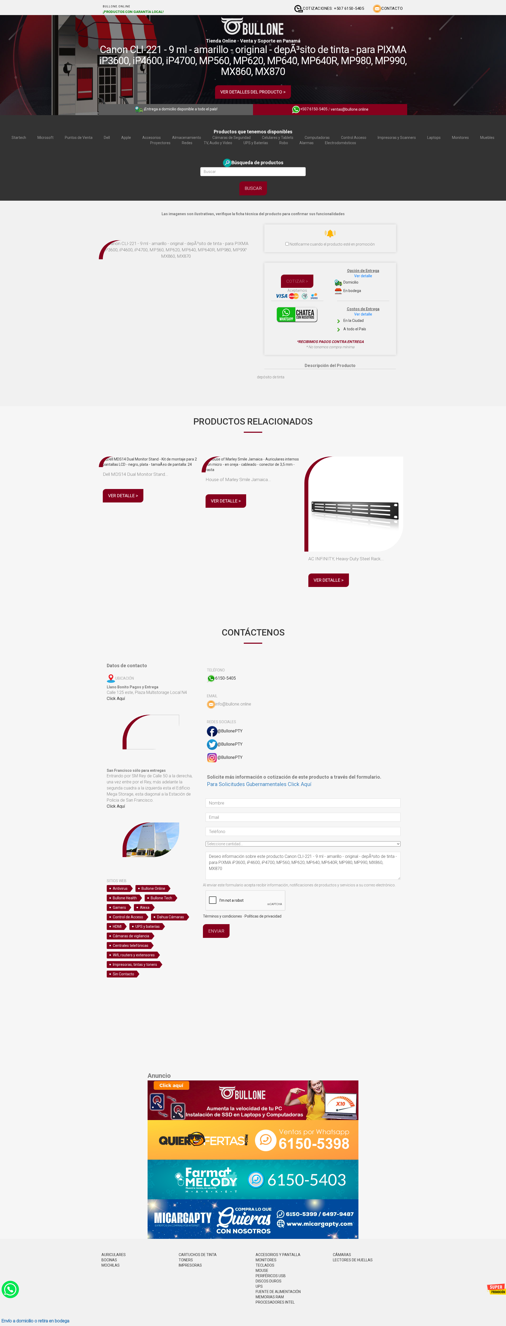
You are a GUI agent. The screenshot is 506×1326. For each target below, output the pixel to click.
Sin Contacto (123, 974)
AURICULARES (113, 1255)
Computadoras (317, 137)
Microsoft (45, 137)
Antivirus (120, 888)
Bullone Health (125, 898)
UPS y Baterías (256, 143)
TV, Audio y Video (218, 143)
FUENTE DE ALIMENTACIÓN (278, 1292)
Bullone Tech (161, 898)
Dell (107, 137)
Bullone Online (153, 888)
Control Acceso (353, 137)
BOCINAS (109, 1260)
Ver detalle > (123, 495)
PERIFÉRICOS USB (271, 1276)
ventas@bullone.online (349, 109)
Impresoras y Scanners (397, 137)
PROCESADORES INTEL (275, 1302)
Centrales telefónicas (130, 945)
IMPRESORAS (190, 1265)
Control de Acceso (128, 917)
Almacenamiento (186, 137)
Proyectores (160, 143)
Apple (126, 137)
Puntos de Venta (79, 137)
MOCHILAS (110, 1265)
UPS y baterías (147, 926)
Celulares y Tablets (277, 137)
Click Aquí (116, 698)
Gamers (119, 907)
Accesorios (151, 137)
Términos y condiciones (222, 916)
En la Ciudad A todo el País (361, 319)
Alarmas (306, 143)
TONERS (186, 1260)
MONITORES (266, 1260)
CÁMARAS (342, 1255)
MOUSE (262, 1270)
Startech (19, 137)
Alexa (144, 907)
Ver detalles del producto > (253, 92)
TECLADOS (265, 1265)
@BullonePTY (229, 730)
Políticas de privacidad (263, 916)
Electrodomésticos (340, 143)
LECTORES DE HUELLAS (353, 1260)
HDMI (117, 926)
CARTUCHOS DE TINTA (198, 1255)
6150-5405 (225, 678)
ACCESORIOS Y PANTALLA (278, 1255)
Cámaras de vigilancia (131, 936)
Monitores (460, 137)
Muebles (487, 137)
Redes (187, 143)
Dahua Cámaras (170, 917)
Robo (283, 143)
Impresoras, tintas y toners (135, 964)
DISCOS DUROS (268, 1281)
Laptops (434, 137)
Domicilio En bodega (361, 281)
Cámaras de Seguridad (231, 137)
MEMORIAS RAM (270, 1297)
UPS (259, 1286)
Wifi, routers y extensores (134, 955)
